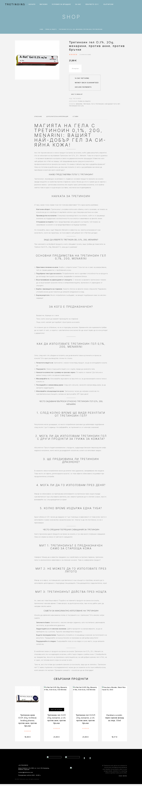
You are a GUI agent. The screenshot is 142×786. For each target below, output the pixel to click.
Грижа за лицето (51, 29)
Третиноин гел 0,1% (76, 106)
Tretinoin (86, 104)
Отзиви (75, 116)
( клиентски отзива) (85, 54)
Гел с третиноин (97, 104)
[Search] (123, 4)
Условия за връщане (61, 4)
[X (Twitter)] (73, 773)
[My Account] (128, 4)
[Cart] (136, 4)
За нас (78, 4)
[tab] (38, 118)
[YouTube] (77, 773)
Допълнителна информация (57, 116)
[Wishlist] (132, 4)
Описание (38, 116)
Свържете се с (92, 4)
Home (41, 29)
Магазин (44, 4)
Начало (32, 4)
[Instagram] (69, 773)
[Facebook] (65, 773)
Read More (123, 775)
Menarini (79, 104)
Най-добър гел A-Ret (112, 104)
